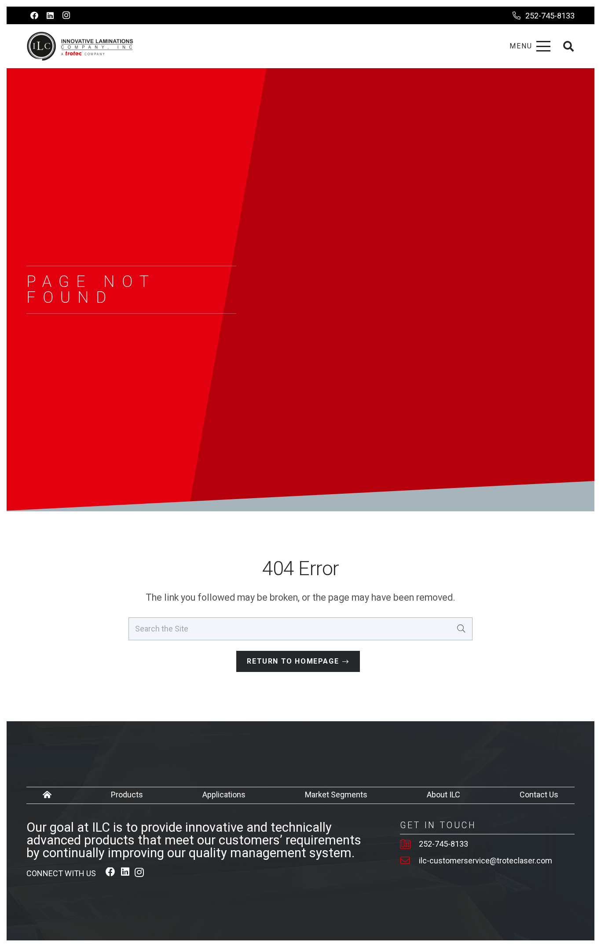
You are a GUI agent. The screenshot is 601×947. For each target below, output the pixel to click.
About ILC (443, 794)
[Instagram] (66, 15)
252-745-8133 (443, 843)
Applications (224, 794)
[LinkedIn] (50, 15)
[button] (530, 46)
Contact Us (539, 794)
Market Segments (336, 794)
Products (127, 794)
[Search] (461, 628)
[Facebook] (34, 15)
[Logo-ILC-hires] (80, 46)
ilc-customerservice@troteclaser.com (485, 860)
